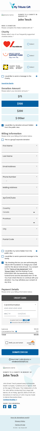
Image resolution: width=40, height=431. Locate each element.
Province (7, 218)
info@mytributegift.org (20, 361)
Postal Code (8, 239)
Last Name (7, 156)
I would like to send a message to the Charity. (18, 77)
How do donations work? (20, 418)
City (4, 229)
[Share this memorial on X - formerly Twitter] (9, 406)
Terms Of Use (20, 425)
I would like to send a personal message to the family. (21, 257)
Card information (12, 305)
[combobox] (5, 181)
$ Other (20, 118)
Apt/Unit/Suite (9, 198)
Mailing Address (10, 187)
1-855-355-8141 (24, 359)
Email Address (9, 166)
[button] (36, 78)
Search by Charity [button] (7, 83)
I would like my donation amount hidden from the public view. (19, 126)
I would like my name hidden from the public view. (18, 252)
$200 (20, 111)
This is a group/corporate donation (17, 140)
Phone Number (9, 177)
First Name (7, 145)
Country (6, 208)
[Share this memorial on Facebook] (4, 406)
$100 (20, 103)
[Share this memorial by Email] (14, 406)
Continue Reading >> (10, 400)
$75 (20, 96)
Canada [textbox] (6, 212)
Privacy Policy (20, 421)
